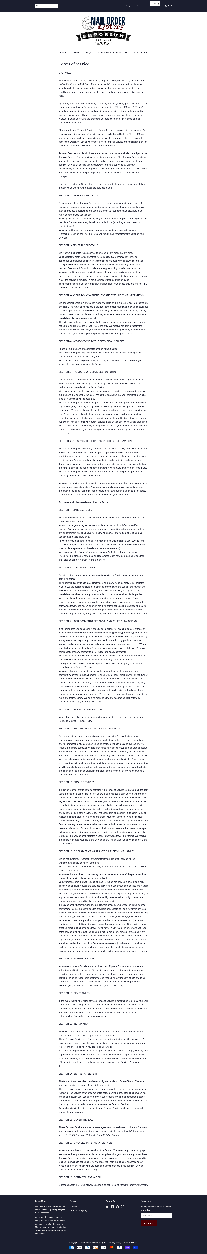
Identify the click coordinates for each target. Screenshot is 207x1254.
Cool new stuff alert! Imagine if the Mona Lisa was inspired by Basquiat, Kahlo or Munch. (50, 1209)
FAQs (88, 52)
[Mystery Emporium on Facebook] (112, 1207)
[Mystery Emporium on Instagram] (122, 1207)
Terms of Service (130, 1243)
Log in (129, 6)
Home (63, 52)
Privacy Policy (115, 1243)
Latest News (40, 1201)
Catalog (76, 52)
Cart (170, 6)
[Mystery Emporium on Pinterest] (117, 1207)
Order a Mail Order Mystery (113, 52)
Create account (143, 6)
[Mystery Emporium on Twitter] (107, 1207)
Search (73, 1207)
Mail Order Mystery (78, 1210)
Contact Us (140, 52)
